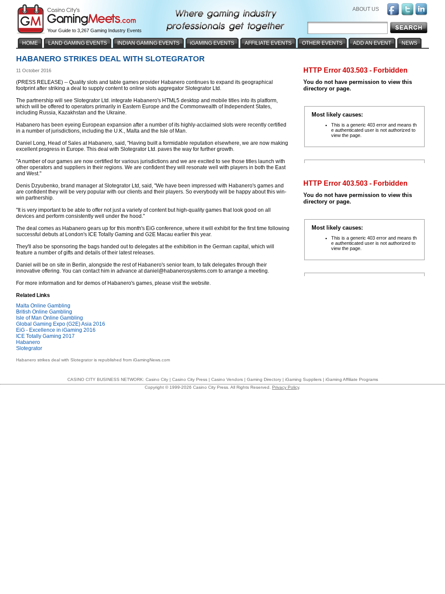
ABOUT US (365, 9)
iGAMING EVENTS (212, 43)
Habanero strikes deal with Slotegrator (54, 359)
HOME (30, 43)
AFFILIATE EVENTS (268, 43)
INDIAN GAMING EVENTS (148, 43)
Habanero (28, 342)
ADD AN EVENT (372, 43)
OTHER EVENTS (322, 43)
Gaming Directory (264, 379)
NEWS (409, 43)
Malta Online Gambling (43, 306)
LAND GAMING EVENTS (77, 43)
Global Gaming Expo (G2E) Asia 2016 (60, 324)
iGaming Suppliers (303, 379)
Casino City (157, 379)
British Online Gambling (44, 312)
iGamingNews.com (151, 359)
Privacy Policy (285, 387)
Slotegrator (29, 348)
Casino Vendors (227, 379)
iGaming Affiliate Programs (351, 379)
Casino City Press (189, 379)
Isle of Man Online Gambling (49, 318)
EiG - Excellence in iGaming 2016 (56, 330)
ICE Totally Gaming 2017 (45, 336)
